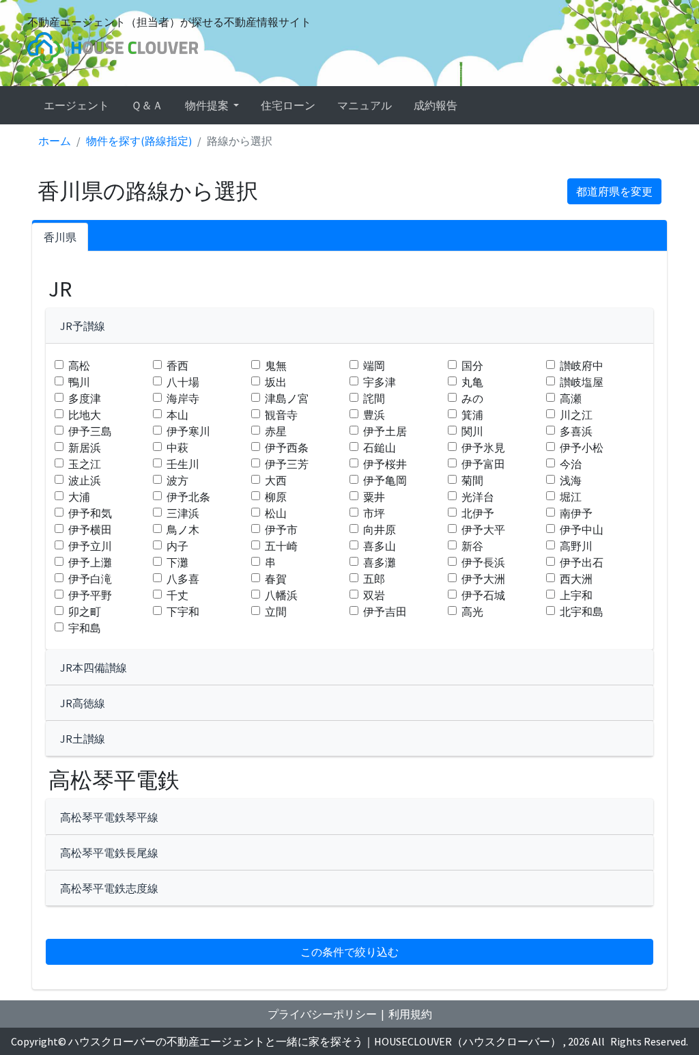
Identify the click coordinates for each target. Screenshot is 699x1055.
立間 (276, 611)
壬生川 (183, 464)
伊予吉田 (385, 611)
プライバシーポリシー (322, 1014)
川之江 (576, 415)
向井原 (379, 529)
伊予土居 (385, 431)
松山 (276, 513)
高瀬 (571, 398)
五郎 (374, 579)
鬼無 (276, 365)
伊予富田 (483, 464)
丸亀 (472, 382)
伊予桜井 (385, 464)
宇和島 (84, 628)
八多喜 (183, 579)
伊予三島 (90, 431)
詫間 (374, 398)
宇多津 (379, 382)
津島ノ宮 (287, 398)
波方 (177, 480)
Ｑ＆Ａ (147, 105)
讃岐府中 (581, 365)
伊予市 (281, 529)
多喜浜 (576, 431)
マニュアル (364, 105)
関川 (472, 431)
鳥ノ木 (183, 529)
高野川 (576, 546)
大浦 (79, 497)
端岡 (374, 365)
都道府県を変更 (614, 191)
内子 (177, 546)
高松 (79, 365)
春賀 (276, 579)
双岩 (374, 595)
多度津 (84, 398)
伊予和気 (90, 513)
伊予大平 (483, 529)
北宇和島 (581, 611)
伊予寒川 (188, 431)
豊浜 (374, 415)
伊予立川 (90, 546)
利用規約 (410, 1014)
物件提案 (208, 105)
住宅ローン (288, 105)
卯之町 (84, 611)
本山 (177, 415)
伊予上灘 (90, 562)
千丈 (177, 595)
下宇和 (183, 611)
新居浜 (84, 447)
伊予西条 (287, 447)
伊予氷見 (483, 447)
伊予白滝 (90, 579)
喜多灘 (379, 562)
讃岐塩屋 (581, 382)
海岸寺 (183, 398)
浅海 (571, 480)
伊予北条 (188, 497)
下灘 (177, 562)
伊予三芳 (287, 464)
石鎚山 (379, 447)
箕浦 (472, 415)
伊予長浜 (483, 562)
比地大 (84, 415)
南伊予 (576, 513)
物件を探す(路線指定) (139, 141)
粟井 (374, 497)
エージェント (76, 105)
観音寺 (281, 415)
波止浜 (84, 480)
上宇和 (576, 595)
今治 (571, 464)
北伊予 (477, 513)
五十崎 (281, 546)
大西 (276, 480)
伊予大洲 (483, 579)
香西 (177, 365)
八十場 (183, 382)
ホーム (54, 141)
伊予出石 (581, 562)
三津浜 (183, 513)
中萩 (177, 447)
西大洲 (576, 579)
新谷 (472, 546)
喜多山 (379, 546)
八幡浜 (281, 595)
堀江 (571, 497)
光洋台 (477, 497)
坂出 (276, 382)
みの (472, 398)
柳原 (276, 497)
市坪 (374, 513)
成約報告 (435, 105)
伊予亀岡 (385, 480)
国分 (472, 365)
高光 (472, 611)
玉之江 (84, 464)
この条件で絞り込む (349, 952)
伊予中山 (581, 529)
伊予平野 (90, 595)
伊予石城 (483, 595)
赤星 (276, 431)
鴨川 (79, 382)
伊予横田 (90, 529)
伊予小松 (581, 447)
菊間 (472, 480)
